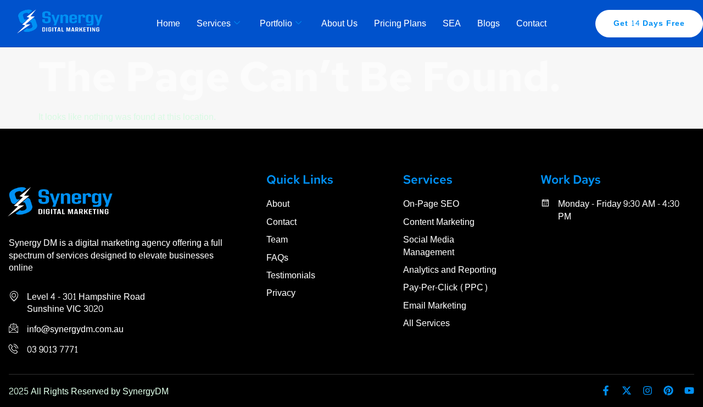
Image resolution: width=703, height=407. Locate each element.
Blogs (488, 23)
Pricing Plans (400, 23)
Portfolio (276, 23)
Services (214, 23)
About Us (339, 23)
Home (168, 23)
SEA (452, 23)
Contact (531, 23)
